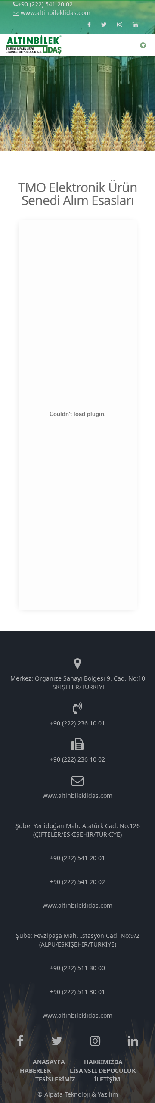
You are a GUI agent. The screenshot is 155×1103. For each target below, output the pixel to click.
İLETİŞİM (107, 1079)
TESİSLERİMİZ (55, 1079)
